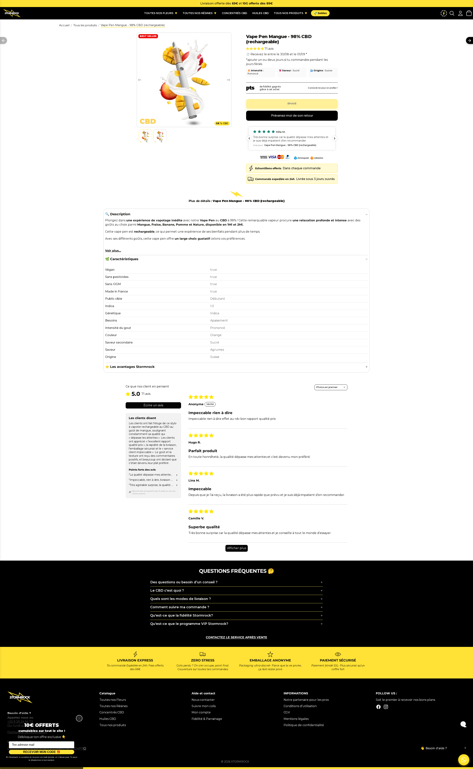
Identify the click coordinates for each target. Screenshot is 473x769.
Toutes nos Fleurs (112, 700)
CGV (287, 712)
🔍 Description (117, 214)
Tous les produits (85, 25)
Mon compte (201, 712)
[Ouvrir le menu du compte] (460, 13)
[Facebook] (378, 707)
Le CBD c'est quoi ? (167, 590)
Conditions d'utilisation (300, 706)
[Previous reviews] (249, 138)
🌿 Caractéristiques (121, 259)
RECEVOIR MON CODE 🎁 (41, 751)
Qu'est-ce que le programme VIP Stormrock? (189, 624)
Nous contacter (203, 700)
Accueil (64, 25)
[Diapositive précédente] (139, 80)
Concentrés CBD (111, 712)
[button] (255, 48)
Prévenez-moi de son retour (292, 115)
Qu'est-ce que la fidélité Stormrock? (181, 615)
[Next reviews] (334, 138)
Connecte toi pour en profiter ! (323, 88)
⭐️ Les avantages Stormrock (130, 367)
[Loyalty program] (444, 13)
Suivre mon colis (204, 706)
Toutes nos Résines (113, 706)
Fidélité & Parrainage (207, 719)
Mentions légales (296, 719)
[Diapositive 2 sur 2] (160, 136)
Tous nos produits (112, 725)
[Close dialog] (79, 718)
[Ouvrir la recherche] (452, 13)
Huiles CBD (107, 719)
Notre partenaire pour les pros (306, 700)
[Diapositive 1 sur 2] (145, 136)
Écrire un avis (153, 405)
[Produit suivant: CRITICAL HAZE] (469, 40)
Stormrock (240, 761)
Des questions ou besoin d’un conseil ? (183, 582)
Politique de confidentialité (304, 725)
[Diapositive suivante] (228, 80)
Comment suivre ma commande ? (179, 607)
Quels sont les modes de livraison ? (180, 599)
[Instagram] (386, 707)
